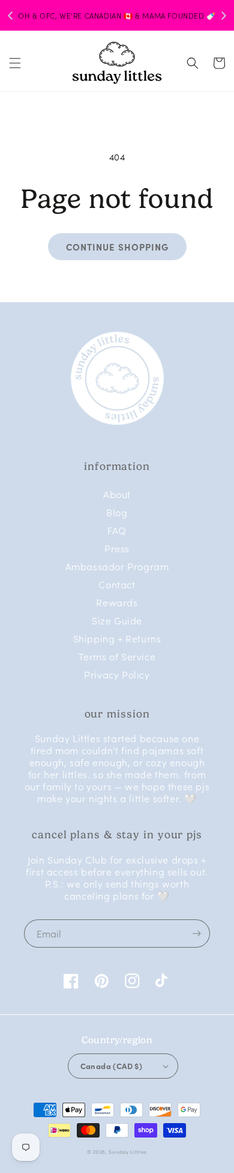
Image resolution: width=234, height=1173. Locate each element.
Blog (116, 512)
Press (117, 548)
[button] (15, 63)
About (117, 494)
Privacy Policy (116, 674)
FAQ (117, 530)
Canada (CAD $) (111, 1065)
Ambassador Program (117, 566)
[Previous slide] (11, 15)
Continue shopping (117, 246)
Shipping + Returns (117, 638)
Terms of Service (117, 656)
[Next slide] (223, 15)
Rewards (116, 602)
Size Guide (117, 620)
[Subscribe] (196, 933)
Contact (116, 584)
